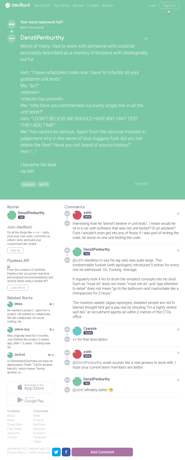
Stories (78, 5)
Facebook (39, 437)
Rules (36, 415)
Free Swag (14, 428)
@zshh (78, 260)
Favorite (141, 183)
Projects (38, 420)
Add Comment (102, 452)
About (11, 415)
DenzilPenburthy (42, 38)
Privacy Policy (16, 452)
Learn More (18, 287)
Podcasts (39, 433)
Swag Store (14, 424)
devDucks (13, 433)
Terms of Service (39, 452)
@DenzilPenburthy (87, 362)
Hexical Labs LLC (39, 448)
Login (152, 5)
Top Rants (62, 5)
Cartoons (39, 428)
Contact (12, 437)
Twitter (37, 441)
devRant (12, 448)
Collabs (93, 5)
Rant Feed (42, 5)
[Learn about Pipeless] (8, 266)
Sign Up (170, 5)
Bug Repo (39, 424)
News (10, 420)
